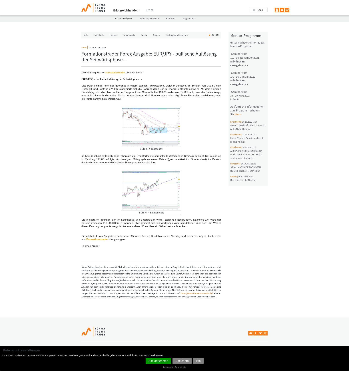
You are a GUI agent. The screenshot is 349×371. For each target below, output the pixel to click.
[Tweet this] (260, 333)
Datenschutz (180, 367)
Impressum (168, 367)
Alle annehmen (158, 360)
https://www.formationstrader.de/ (197, 293)
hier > (238, 114)
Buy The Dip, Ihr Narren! (243, 178)
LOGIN (260, 10)
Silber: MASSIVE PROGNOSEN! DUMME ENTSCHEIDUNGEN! (246, 167)
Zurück (215, 35)
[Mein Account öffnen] (277, 10)
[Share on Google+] (265, 333)
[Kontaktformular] (287, 10)
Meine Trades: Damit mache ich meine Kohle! (247, 138)
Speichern (182, 360)
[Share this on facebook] (255, 333)
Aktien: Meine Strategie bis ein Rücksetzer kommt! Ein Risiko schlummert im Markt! (246, 153)
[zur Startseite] (93, 6)
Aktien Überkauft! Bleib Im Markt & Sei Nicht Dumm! (248, 126)
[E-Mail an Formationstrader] (282, 10)
